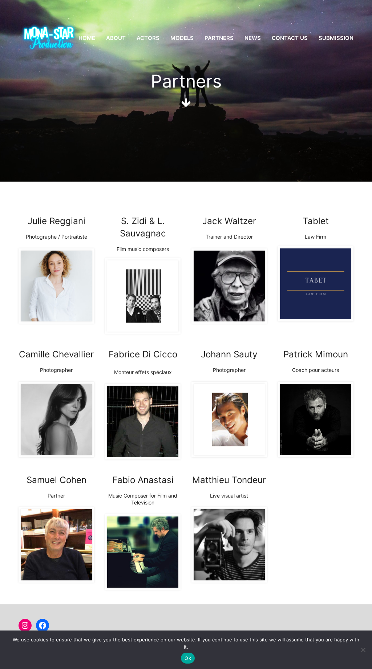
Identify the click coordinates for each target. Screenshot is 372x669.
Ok (188, 658)
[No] (363, 649)
